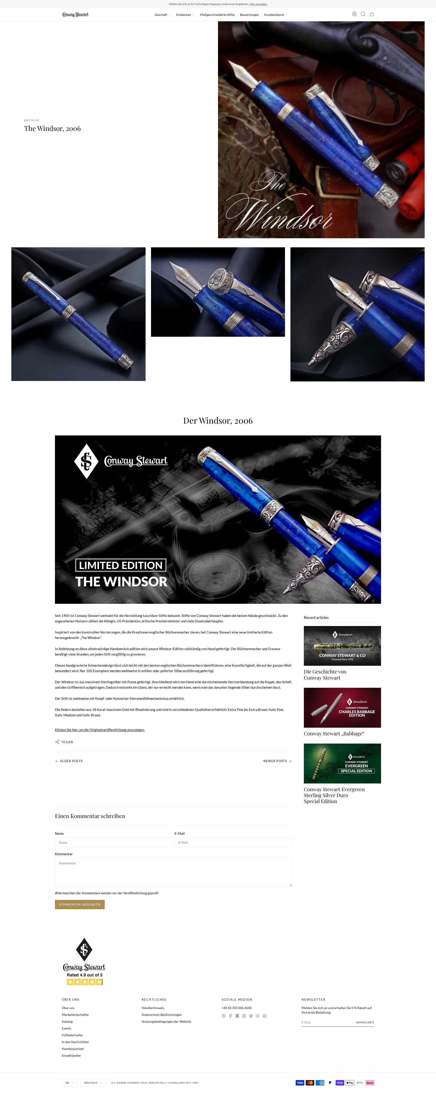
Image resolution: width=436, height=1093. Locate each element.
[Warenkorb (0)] (371, 15)
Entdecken (183, 15)
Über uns (68, 1008)
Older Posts (71, 761)
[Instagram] (224, 1016)
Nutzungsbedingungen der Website (166, 1021)
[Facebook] (230, 1016)
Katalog (67, 1021)
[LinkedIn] (265, 1016)
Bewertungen (249, 15)
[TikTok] (244, 1016)
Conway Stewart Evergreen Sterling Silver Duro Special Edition (334, 795)
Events (66, 1028)
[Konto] (354, 15)
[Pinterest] (251, 1016)
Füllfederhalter (72, 1035)
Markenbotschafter (75, 1015)
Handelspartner (73, 1049)
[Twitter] (237, 1016)
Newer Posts (275, 761)
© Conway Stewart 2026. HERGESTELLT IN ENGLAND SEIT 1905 (155, 1082)
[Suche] (363, 15)
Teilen (67, 742)
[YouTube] (258, 1016)
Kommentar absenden (79, 904)
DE (67, 1082)
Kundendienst (274, 15)
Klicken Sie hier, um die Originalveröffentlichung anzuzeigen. (100, 730)
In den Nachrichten (75, 1042)
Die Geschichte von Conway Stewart (325, 674)
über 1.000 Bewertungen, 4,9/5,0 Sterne (247, 4)
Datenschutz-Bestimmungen (162, 1015)
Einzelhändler (71, 1055)
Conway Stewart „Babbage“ (334, 733)
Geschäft (161, 15)
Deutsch (90, 1082)
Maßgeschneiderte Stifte (217, 15)
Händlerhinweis (153, 1008)
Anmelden (365, 1022)
